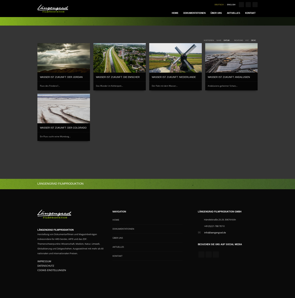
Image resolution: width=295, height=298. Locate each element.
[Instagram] (248, 4)
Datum (226, 40)
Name (218, 40)
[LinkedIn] (255, 4)
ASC (247, 40)
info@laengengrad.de (215, 232)
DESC (253, 40)
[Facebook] (241, 4)
